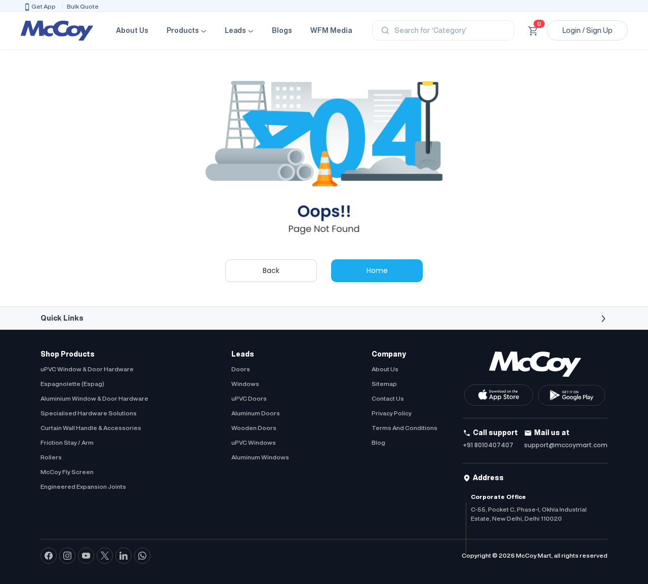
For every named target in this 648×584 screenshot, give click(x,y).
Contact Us (388, 398)
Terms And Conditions (404, 427)
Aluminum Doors (255, 413)
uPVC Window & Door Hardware (87, 369)
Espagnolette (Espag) (72, 383)
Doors (240, 369)
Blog (378, 442)
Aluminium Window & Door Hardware (94, 398)
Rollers (51, 457)
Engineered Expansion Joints (83, 486)
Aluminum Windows (260, 457)
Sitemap (384, 383)
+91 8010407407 (488, 445)
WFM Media (331, 30)
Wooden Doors (253, 427)
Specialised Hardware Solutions (88, 413)
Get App (43, 6)
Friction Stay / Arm (67, 442)
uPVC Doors (249, 398)
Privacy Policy (392, 413)
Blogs (282, 30)
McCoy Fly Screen (67, 472)
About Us (132, 30)
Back (271, 270)
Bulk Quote (83, 6)
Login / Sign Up (587, 30)
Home (377, 270)
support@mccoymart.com (566, 445)
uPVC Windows (253, 442)
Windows (245, 383)
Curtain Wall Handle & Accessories (90, 427)
